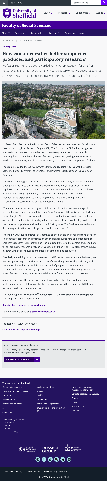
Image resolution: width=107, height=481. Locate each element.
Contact (75, 410)
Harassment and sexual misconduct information (82, 388)
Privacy (19, 471)
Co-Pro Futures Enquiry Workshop (21, 329)
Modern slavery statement (55, 471)
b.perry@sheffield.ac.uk (43, 311)
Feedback (9, 471)
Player (40, 391)
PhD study (6, 395)
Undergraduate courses (12, 387)
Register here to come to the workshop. (24, 305)
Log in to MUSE (17, 2)
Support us (7, 412)
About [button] (99, 13)
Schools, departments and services (87, 394)
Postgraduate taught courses (15, 391)
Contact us (70, 33)
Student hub (42, 399)
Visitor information (45, 387)
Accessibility (30, 471)
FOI (39, 471)
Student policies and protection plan (51, 409)
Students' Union (79, 406)
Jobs (4, 408)
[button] (6, 33)
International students (12, 403)
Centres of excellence (18, 359)
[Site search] (104, 2)
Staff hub (41, 395)
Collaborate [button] (82, 13)
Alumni (75, 398)
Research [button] (63, 13)
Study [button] (47, 13)
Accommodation (9, 399)
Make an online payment (48, 403)
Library (75, 402)
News (81, 33)
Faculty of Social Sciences (26, 25)
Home (5, 40)
